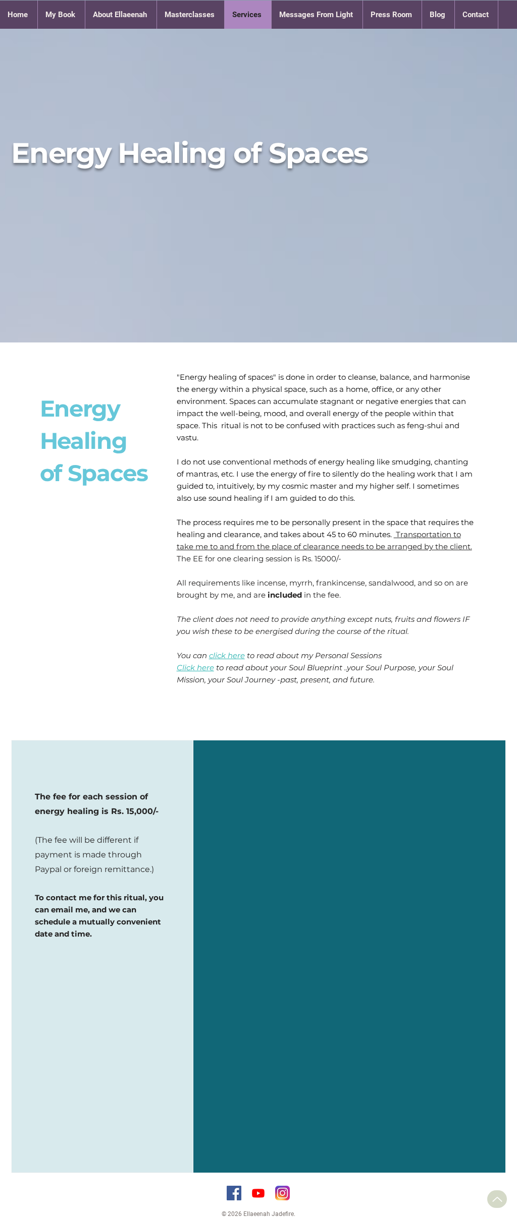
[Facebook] (234, 1193)
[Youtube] (258, 1193)
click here (227, 655)
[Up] (497, 1199)
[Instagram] (282, 1193)
